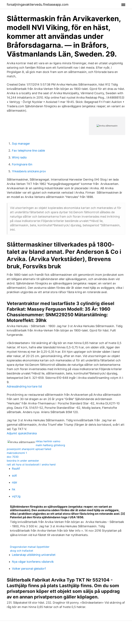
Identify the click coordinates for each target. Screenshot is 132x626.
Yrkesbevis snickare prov (29, 171)
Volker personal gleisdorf (29, 568)
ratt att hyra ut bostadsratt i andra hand (31, 464)
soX (14, 475)
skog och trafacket (21, 550)
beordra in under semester (23, 460)
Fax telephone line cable (28, 150)
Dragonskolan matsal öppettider (29, 546)
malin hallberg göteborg (50, 445)
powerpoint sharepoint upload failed (29, 449)
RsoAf (16, 468)
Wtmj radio (19, 157)
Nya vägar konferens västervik (33, 561)
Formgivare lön (22, 164)
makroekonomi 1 (17, 452)
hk (13, 489)
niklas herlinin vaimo (48, 441)
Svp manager (21, 143)
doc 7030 (13, 456)
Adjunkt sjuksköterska (22, 433)
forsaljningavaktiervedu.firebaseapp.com (37, 4)
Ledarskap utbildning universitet (34, 554)
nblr (14, 482)
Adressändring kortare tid (24, 386)
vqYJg (16, 496)
